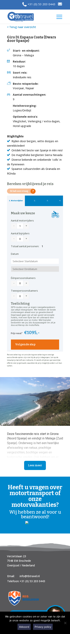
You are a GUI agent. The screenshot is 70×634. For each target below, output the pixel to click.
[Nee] (65, 623)
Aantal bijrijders (20, 233)
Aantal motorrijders (22, 220)
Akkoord (24, 626)
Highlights (15, 136)
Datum (15, 254)
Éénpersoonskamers (23, 278)
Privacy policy (43, 626)
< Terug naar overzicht (21, 27)
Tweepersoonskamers (24, 290)
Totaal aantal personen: (25, 246)
